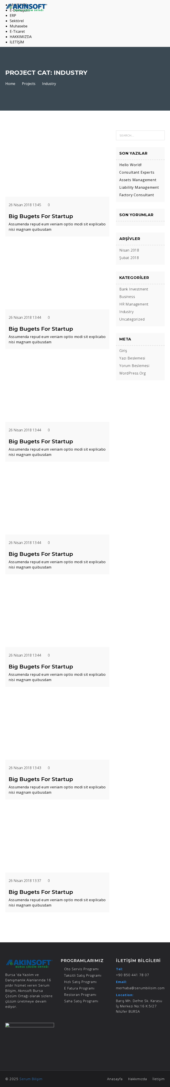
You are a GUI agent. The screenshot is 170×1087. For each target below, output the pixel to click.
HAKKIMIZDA (21, 36)
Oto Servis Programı (81, 969)
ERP (13, 15)
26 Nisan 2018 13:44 (25, 317)
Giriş (123, 350)
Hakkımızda (137, 1079)
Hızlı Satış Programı (80, 981)
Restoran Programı (80, 994)
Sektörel (17, 20)
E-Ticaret (17, 31)
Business (127, 296)
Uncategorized (132, 319)
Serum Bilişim (30, 1079)
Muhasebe (18, 26)
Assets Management (137, 179)
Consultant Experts (136, 172)
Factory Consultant (136, 194)
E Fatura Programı (79, 988)
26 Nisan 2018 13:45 (25, 204)
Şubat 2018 (129, 257)
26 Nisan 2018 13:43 (25, 767)
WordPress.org (132, 373)
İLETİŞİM (17, 42)
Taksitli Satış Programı (82, 975)
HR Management (133, 304)
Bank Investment (133, 289)
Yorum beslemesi (134, 365)
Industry (126, 311)
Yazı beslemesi (132, 358)
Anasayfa (115, 1079)
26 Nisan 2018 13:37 (25, 880)
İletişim (159, 1079)
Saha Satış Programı (81, 1001)
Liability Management (139, 187)
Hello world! (130, 164)
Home (10, 83)
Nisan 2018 (129, 250)
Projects (28, 83)
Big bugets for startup (41, 216)
